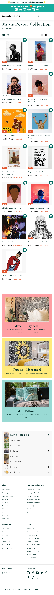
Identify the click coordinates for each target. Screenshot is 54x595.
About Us (30, 529)
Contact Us (6, 541)
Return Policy (7, 532)
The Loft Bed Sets (34, 502)
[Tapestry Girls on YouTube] (37, 572)
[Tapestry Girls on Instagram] (28, 572)
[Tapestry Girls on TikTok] (33, 577)
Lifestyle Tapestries (34, 493)
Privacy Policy (32, 554)
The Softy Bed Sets (34, 499)
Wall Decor (6, 515)
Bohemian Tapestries (34, 490)
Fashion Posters (33, 509)
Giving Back (31, 558)
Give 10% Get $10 (33, 545)
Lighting (5, 502)
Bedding (5, 493)
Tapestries (6, 490)
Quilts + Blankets (8, 506)
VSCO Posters (32, 512)
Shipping (5, 529)
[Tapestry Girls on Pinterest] (46, 572)
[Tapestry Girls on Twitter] (42, 572)
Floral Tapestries (33, 496)
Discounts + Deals (34, 538)
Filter (8, 35)
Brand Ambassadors (9, 545)
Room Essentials (33, 541)
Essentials (6, 499)
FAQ (3, 538)
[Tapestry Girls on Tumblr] (37, 577)
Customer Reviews (34, 532)
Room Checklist (33, 535)
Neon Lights (31, 506)
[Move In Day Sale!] (27, 309)
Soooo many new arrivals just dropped (26, 2)
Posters (5, 512)
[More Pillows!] (27, 394)
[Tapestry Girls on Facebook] (33, 572)
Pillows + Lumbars (9, 509)
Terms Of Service (33, 551)
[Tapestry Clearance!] (27, 353)
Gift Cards (6, 519)
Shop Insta (31, 548)
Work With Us (7, 548)
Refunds (5, 535)
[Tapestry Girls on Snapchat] (28, 577)
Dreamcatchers (7, 496)
